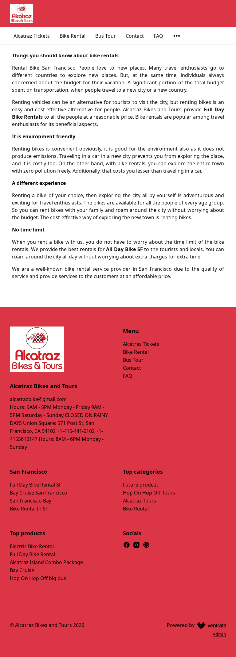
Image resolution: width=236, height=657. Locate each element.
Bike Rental (72, 35)
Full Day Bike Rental (32, 554)
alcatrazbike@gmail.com (38, 399)
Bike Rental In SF (29, 508)
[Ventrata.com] (210, 625)
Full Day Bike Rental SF (35, 484)
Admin (219, 634)
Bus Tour (105, 35)
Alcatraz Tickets (32, 35)
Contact (135, 35)
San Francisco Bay (30, 500)
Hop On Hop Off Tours (149, 492)
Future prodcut (140, 484)
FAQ (158, 35)
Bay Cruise (22, 570)
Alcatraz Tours (139, 500)
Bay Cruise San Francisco (38, 492)
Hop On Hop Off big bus (38, 578)
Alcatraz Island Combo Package (46, 562)
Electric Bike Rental (32, 546)
